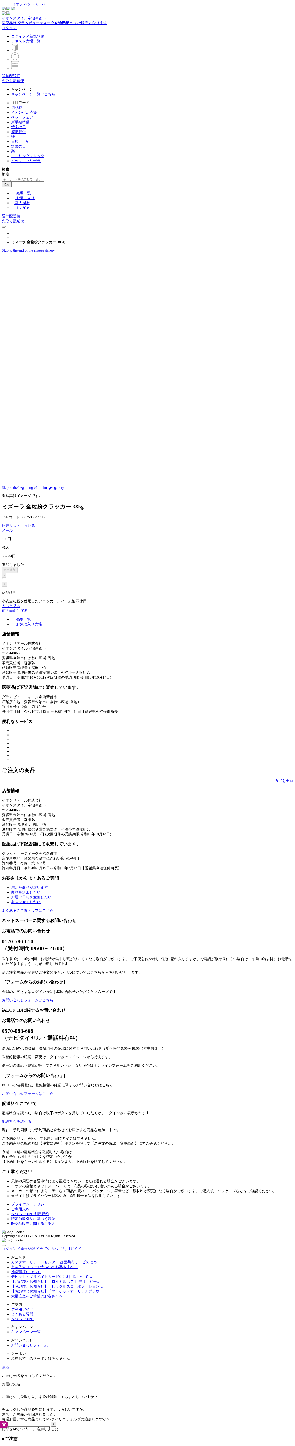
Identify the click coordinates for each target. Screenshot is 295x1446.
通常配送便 (11, 76)
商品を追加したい (26, 892)
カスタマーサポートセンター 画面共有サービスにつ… (55, 1262)
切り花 (16, 108)
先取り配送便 (13, 81)
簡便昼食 (18, 132)
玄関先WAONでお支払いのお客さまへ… (44, 1267)
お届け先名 (11, 1384)
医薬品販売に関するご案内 (33, 1224)
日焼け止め (20, 141)
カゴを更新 (284, 781)
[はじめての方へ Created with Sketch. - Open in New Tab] (15, 50)
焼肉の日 (18, 127)
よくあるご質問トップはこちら (27, 910)
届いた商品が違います (29, 887)
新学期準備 (20, 122)
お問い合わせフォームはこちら (27, 1000)
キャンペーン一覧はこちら (33, 94)
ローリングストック (27, 156)
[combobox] (23, 179)
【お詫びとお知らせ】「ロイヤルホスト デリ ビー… (55, 1281)
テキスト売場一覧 (26, 41)
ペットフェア (22, 117)
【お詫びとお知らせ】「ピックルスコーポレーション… (57, 1286)
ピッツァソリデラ (26, 161)
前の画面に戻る (15, 611)
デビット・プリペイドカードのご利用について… (51, 1277)
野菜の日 (18, 146)
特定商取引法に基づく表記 (33, 1219)
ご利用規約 (20, 1209)
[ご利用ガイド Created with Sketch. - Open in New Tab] (15, 59)
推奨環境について (26, 1272)
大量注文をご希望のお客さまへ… (38, 1296)
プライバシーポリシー (29, 1204)
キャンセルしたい (26, 902)
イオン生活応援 (24, 112)
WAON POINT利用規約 (30, 1214)
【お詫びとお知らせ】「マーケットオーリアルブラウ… (57, 1291)
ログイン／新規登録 (27, 36)
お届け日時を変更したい (31, 897)
